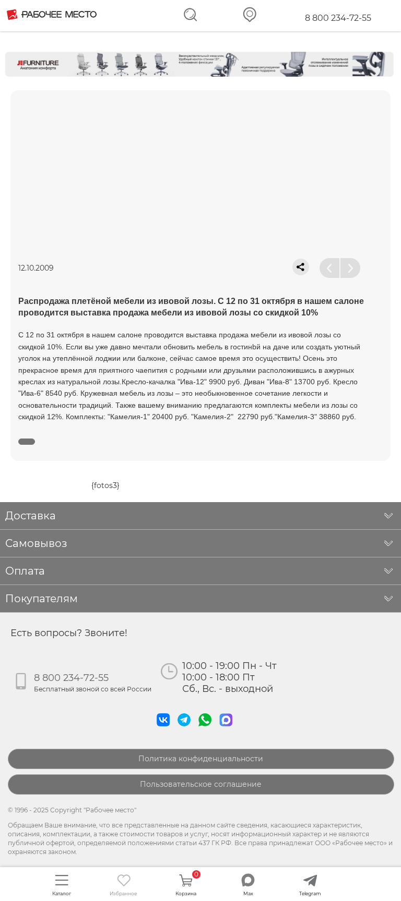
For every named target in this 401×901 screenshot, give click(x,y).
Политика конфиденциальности (200, 758)
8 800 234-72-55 (338, 18)
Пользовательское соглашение (201, 784)
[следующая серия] (350, 268)
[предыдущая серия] (329, 268)
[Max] (228, 729)
